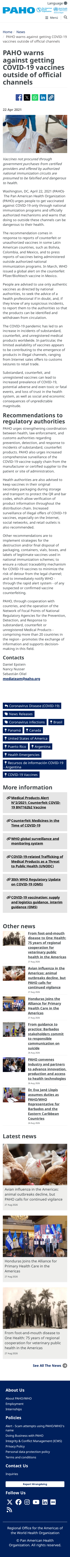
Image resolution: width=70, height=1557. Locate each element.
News (20, 32)
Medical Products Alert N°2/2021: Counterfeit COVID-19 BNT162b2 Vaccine (35, 802)
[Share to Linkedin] (43, 97)
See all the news (47, 1365)
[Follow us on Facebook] (18, 1503)
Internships (14, 1409)
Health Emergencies (24, 754)
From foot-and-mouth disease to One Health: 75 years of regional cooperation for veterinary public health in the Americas (47, 945)
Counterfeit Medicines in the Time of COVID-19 (35, 823)
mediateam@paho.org (21, 678)
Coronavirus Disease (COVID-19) (34, 706)
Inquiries (12, 1474)
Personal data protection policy (28, 1452)
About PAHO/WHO (19, 1398)
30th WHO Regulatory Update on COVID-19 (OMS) (36, 881)
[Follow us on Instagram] (27, 1503)
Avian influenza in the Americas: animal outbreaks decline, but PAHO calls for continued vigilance (47, 977)
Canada (35, 730)
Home (7, 32)
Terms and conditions (21, 1457)
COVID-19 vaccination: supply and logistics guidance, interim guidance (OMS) (37, 902)
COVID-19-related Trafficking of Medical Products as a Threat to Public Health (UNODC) (37, 861)
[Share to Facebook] (19, 97)
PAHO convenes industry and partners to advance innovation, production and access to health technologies (47, 1069)
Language (55, 3)
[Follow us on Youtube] (36, 1503)
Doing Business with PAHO (24, 1436)
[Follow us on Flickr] (53, 1503)
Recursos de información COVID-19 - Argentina (33, 765)
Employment (15, 1404)
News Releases (21, 714)
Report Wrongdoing (35, 1484)
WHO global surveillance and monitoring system (35, 841)
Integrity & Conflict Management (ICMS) (34, 1441)
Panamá (14, 730)
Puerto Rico (17, 746)
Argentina (42, 746)
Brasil (57, 722)
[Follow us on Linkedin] (44, 1503)
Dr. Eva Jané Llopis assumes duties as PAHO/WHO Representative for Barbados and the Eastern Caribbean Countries (44, 1104)
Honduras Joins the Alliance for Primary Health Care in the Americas (44, 1005)
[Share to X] (27, 97)
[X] (10, 1503)
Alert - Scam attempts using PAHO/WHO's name (35, 1428)
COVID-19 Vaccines (23, 774)
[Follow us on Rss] (9, 1511)
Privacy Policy (15, 1446)
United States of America (27, 738)
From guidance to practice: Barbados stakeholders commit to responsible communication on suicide (46, 1036)
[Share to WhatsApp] (35, 97)
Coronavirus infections (27, 722)
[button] (51, 97)
